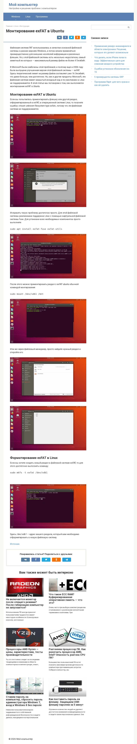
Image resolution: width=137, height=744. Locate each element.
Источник (15, 544)
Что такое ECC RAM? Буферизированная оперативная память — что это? (65, 598)
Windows (15, 16)
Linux (27, 16)
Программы (42, 16)
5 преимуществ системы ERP (109, 77)
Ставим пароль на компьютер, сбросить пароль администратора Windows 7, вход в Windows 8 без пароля (24, 701)
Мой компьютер (23, 4)
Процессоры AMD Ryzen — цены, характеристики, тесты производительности (24, 652)
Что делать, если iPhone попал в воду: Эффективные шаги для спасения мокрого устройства (110, 60)
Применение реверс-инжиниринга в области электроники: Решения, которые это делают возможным (112, 49)
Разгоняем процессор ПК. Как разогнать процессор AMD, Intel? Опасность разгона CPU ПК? (67, 653)
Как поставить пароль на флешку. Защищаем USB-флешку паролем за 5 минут (66, 702)
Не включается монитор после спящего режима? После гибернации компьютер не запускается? (24, 603)
